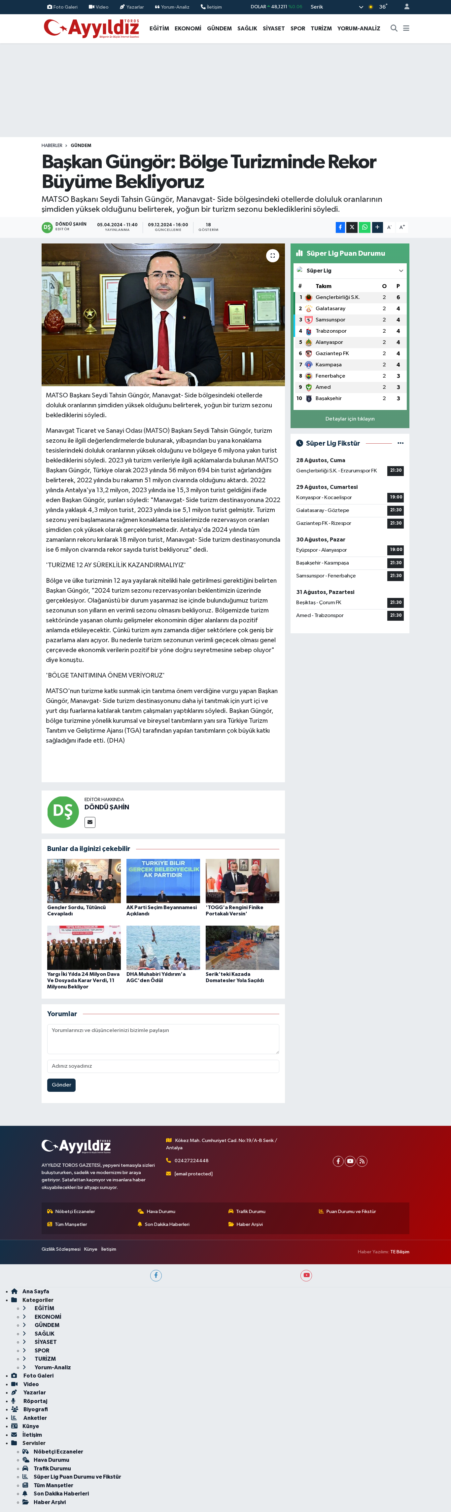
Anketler (34, 1418)
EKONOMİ (188, 28)
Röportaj (34, 1401)
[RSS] (362, 1161)
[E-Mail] (90, 822)
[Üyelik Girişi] (404, 7)
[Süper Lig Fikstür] (401, 443)
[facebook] (156, 1275)
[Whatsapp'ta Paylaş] (364, 227)
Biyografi (35, 1409)
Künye (90, 1249)
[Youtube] (350, 1161)
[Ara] (394, 28)
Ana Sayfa (35, 1291)
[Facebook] (338, 1161)
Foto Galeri (65, 6)
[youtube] (306, 1275)
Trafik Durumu (250, 1211)
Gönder (61, 1085)
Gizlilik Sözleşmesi (61, 1249)
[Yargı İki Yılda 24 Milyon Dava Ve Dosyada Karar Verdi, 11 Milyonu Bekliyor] (84, 947)
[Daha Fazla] (377, 227)
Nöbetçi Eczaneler (75, 1211)
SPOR (298, 28)
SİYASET (274, 28)
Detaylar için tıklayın (350, 419)
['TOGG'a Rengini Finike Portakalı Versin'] (242, 881)
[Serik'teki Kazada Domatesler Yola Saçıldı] (242, 947)
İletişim (214, 6)
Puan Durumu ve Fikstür (351, 1211)
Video (102, 6)
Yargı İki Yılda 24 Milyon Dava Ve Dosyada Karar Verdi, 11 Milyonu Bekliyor (83, 980)
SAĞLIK (247, 28)
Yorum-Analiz (175, 6)
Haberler (52, 145)
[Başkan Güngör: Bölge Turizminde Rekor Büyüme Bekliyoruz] (163, 314)
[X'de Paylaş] (352, 227)
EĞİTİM (159, 28)
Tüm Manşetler (71, 1224)
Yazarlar (135, 6)
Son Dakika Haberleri (167, 1224)
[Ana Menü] (406, 28)
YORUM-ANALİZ (358, 28)
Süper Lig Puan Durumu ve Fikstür (77, 1477)
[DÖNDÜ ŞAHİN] (63, 812)
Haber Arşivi (250, 1224)
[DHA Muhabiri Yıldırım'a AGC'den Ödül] (163, 947)
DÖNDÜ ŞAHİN (107, 807)
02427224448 (192, 1160)
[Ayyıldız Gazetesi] (92, 28)
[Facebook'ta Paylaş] (340, 227)
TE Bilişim (399, 1251)
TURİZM (321, 28)
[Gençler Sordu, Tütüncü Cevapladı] (84, 881)
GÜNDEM (219, 28)
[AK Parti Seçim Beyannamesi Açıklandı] (163, 881)
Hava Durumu (161, 1211)
